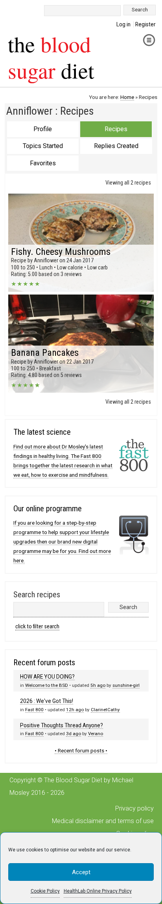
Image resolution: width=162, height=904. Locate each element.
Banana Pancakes (45, 352)
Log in (123, 24)
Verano (95, 733)
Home (127, 97)
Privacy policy (134, 808)
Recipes (116, 129)
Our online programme (47, 508)
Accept (81, 872)
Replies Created (116, 146)
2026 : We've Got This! (46, 701)
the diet (51, 57)
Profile (42, 129)
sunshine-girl (126, 685)
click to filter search (37, 626)
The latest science (42, 432)
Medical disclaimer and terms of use (103, 821)
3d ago (73, 733)
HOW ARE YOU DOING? (47, 676)
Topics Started (43, 146)
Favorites (43, 163)
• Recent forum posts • (81, 750)
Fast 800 (34, 709)
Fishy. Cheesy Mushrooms (60, 251)
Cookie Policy (45, 891)
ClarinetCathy (105, 709)
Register (145, 24)
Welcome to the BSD (46, 685)
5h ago (97, 685)
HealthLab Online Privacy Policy (98, 891)
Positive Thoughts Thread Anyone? (61, 725)
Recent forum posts (44, 662)
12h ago (75, 709)
